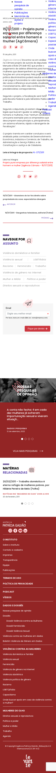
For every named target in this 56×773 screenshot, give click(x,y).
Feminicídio (24, 266)
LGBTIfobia (39, 259)
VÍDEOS (7, 597)
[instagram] (10, 27)
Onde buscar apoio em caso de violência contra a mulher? (27, 701)
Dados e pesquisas (17, 428)
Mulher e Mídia (12, 279)
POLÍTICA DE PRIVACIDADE (18, 583)
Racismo (8, 266)
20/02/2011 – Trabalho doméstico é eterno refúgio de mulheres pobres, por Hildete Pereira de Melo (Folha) (26, 485)
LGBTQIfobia (9, 689)
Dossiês (6, 615)
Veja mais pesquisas (25, 451)
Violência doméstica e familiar (21, 253)
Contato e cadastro (13, 549)
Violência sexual (12, 259)
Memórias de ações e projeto (21, 20)
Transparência (10, 560)
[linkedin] (10, 38)
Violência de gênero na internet (22, 272)
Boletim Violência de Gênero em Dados (22, 641)
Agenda (7, 736)
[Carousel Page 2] (26, 439)
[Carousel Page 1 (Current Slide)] (22, 439)
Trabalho (40, 266)
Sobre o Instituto (11, 544)
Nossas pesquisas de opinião (21, 5)
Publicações (21, 12)
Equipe (6, 565)
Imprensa (7, 555)
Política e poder (36, 279)
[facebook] (9, 30)
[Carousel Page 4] (32, 439)
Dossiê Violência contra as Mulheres (24, 620)
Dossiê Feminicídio (15, 625)
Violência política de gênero (17, 679)
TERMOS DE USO (12, 578)
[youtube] (10, 34)
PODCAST (8, 591)
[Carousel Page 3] (29, 439)
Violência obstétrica (13, 674)
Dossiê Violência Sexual (18, 631)
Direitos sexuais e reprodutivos (21, 285)
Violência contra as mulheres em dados (23, 636)
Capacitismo (9, 694)
